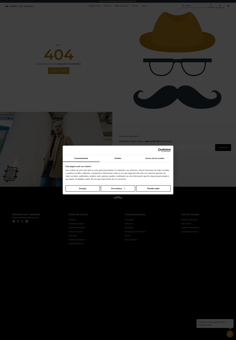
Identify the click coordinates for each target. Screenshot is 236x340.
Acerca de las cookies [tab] (154, 158)
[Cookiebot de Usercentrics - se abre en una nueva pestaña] (160, 150)
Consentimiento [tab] (81, 158)
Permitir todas (153, 188)
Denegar (82, 188)
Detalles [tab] (118, 158)
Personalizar (116, 188)
